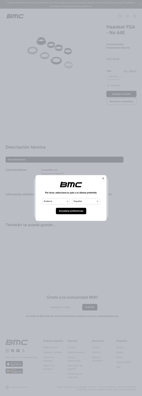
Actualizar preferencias (71, 211)
